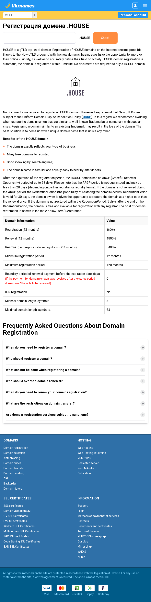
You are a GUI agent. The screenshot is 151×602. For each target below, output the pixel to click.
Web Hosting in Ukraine (92, 452)
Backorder (10, 483)
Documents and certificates (95, 526)
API (6, 478)
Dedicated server (88, 463)
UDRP (87, 117)
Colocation (84, 473)
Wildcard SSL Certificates (19, 526)
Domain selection (14, 452)
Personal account (133, 15)
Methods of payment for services (98, 516)
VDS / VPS (84, 458)
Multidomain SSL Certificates (22, 531)
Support (83, 505)
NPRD (81, 556)
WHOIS (82, 551)
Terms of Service (88, 531)
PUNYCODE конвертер (92, 536)
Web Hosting (85, 447)
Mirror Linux (85, 546)
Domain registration (16, 447)
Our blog (83, 541)
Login (81, 510)
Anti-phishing (12, 458)
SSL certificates (13, 505)
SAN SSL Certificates (16, 546)
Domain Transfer (14, 468)
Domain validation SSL (17, 510)
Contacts (83, 521)
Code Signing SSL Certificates (22, 541)
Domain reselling (14, 473)
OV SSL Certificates (16, 516)
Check (105, 38)
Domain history (13, 488)
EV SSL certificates (15, 521)
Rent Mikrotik (86, 468)
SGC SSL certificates (16, 536)
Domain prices (12, 463)
